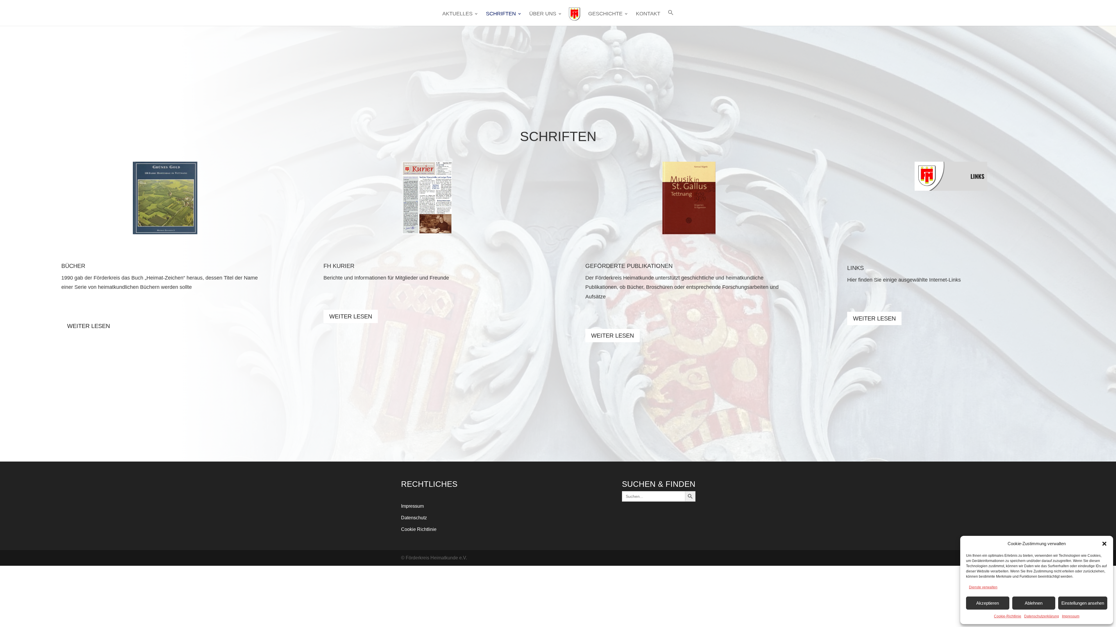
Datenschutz (414, 517)
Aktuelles (457, 14)
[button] (1104, 544)
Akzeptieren (987, 603)
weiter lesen (88, 326)
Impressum (1070, 616)
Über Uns (542, 14)
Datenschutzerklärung (1041, 616)
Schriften (501, 14)
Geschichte (605, 14)
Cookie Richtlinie (419, 529)
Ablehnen (1033, 603)
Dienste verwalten (983, 587)
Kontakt (648, 14)
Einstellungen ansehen (1082, 603)
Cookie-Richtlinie (1007, 616)
